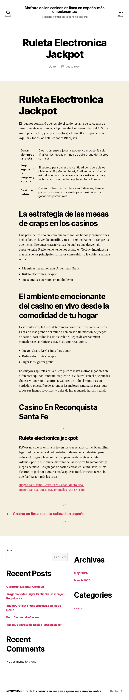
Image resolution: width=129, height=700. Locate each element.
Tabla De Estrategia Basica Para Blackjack (34, 624)
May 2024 (81, 573)
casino (78, 608)
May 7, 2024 (72, 66)
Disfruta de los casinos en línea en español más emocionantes (64, 10)
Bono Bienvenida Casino (22, 617)
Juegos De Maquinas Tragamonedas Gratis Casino (52, 490)
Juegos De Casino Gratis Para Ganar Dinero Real (51, 485)
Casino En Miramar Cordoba (25, 586)
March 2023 (82, 580)
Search (10, 550)
